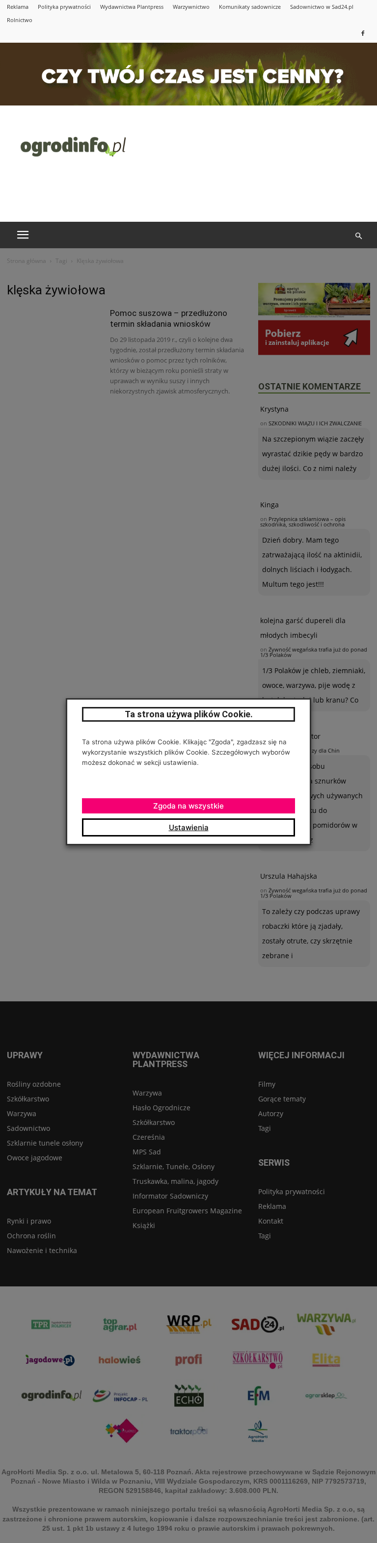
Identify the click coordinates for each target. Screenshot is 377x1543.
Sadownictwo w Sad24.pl (321, 6)
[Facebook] (362, 33)
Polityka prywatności (64, 6)
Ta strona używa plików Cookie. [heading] (189, 714)
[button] (358, 236)
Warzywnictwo (191, 6)
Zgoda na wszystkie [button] (188, 806)
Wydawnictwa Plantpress (131, 6)
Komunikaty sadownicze (250, 6)
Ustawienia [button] (189, 827)
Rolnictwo (19, 20)
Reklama (17, 6)
